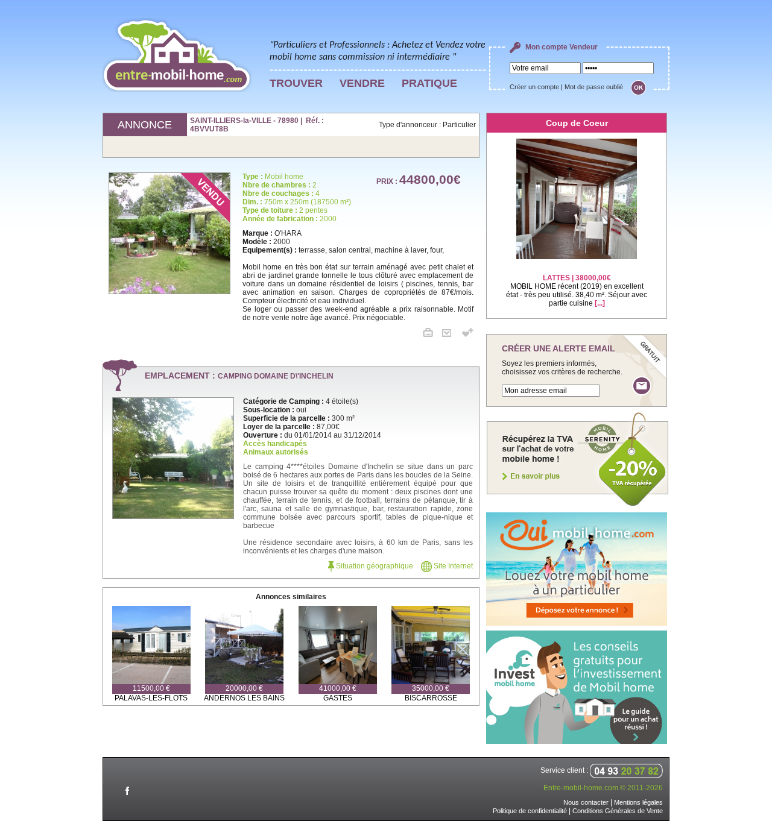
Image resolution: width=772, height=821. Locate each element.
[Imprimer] (432, 334)
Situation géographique (373, 566)
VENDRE (362, 83)
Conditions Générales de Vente (617, 810)
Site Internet (452, 566)
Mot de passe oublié (594, 86)
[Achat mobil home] (577, 505)
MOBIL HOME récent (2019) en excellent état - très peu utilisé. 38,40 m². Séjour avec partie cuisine (576, 290)
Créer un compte (534, 86)
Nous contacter (586, 802)
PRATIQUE (429, 83)
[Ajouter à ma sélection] (467, 334)
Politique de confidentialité (530, 810)
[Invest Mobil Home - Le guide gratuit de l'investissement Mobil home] (576, 741)
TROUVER (296, 83)
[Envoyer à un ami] (451, 334)
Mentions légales (638, 802)
